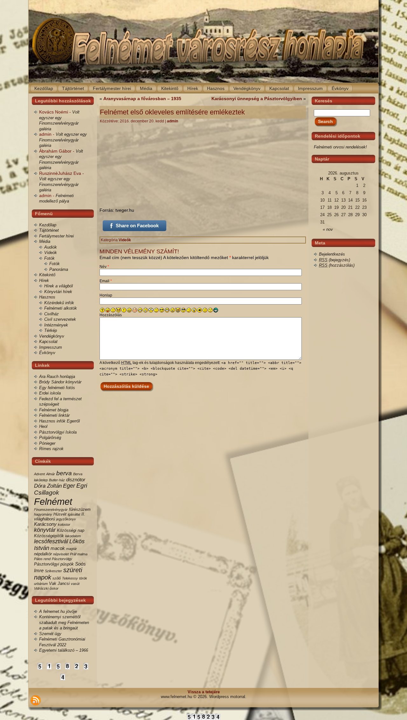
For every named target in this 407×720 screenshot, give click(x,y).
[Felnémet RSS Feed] (36, 700)
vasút (75, 584)
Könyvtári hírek (58, 291)
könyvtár (45, 530)
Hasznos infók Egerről (59, 421)
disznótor (75, 479)
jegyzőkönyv (66, 519)
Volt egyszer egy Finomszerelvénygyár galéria (63, 140)
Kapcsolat (48, 341)
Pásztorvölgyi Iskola (58, 432)
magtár (71, 549)
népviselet (61, 554)
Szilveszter (53, 571)
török (83, 578)
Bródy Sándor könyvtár (60, 382)
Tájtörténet (49, 230)
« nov (328, 229)
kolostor (64, 524)
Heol (43, 426)
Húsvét (59, 514)
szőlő (56, 578)
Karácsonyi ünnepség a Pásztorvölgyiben (256, 98)
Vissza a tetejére (204, 691)
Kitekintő (47, 274)
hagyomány (43, 514)
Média (44, 241)
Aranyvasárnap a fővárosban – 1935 (142, 98)
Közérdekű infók (59, 302)
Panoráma (58, 269)
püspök (67, 564)
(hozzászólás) (337, 265)
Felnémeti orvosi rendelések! (340, 147)
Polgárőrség (50, 437)
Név (104, 266)
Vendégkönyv (51, 336)
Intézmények (56, 325)
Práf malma (78, 554)
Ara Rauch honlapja (57, 376)
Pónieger (47, 443)
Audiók (50, 247)
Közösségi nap (70, 530)
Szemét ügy (50, 633)
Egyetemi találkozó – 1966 (63, 650)
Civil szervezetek (60, 319)
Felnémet (53, 501)
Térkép (50, 330)
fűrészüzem (80, 509)
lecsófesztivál (51, 541)
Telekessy (70, 578)
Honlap (106, 295)
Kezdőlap (47, 225)
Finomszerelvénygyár (51, 509)
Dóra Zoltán (48, 486)
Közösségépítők (49, 535)
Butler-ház (57, 480)
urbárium (41, 584)
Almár (50, 474)
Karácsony (45, 524)
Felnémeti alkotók (60, 308)
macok (58, 548)
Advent (39, 474)
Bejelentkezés (332, 254)
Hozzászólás (111, 315)
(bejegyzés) (334, 259)
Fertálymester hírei (56, 236)
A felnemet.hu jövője (58, 611)
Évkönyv (47, 352)
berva (64, 473)
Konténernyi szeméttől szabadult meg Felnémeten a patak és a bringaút (64, 622)
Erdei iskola (50, 393)
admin (172, 121)
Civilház (51, 314)
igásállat (74, 514)
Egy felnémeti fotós (57, 387)
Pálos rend (42, 559)
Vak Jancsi (59, 583)
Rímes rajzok (51, 448)
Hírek (44, 280)
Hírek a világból (58, 286)
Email (106, 281)
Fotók (49, 258)
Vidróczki (41, 588)
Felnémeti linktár (54, 415)
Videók (50, 252)
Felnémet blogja (53, 410)
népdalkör (43, 554)
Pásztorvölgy (62, 559)
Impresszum (50, 347)
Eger (69, 486)
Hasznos (47, 297)
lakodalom (73, 536)
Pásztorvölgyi (46, 564)
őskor (54, 588)
